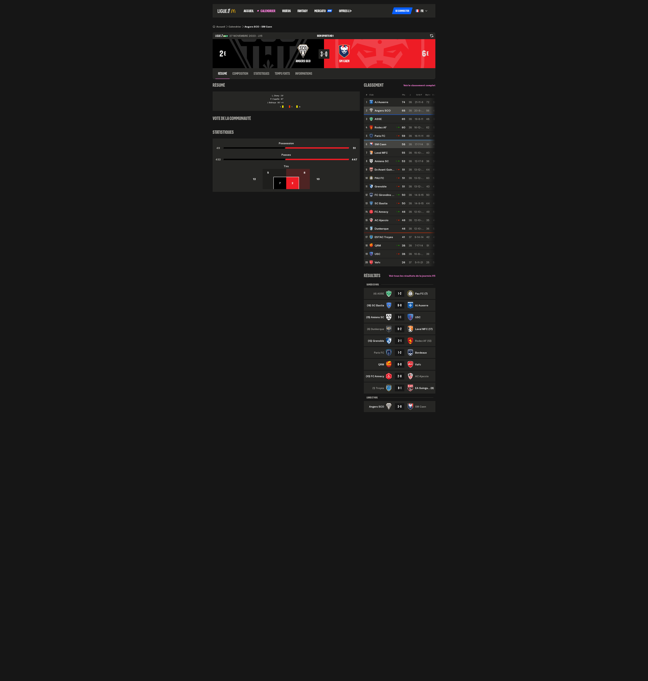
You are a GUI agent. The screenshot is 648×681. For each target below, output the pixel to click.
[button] (402, 10)
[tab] (222, 73)
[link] (220, 26)
